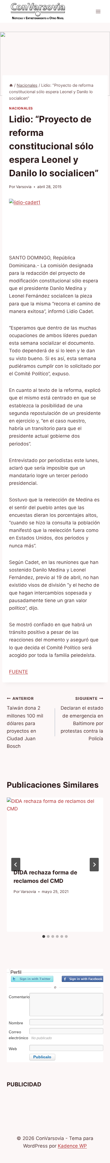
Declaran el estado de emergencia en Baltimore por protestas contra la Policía (82, 718)
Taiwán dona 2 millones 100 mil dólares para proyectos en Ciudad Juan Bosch (25, 722)
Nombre (16, 1023)
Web (13, 1049)
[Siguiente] (94, 864)
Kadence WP (72, 1146)
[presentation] (55, 830)
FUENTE (18, 672)
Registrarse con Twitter (32, 979)
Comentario (18, 997)
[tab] (43, 936)
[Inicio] (11, 85)
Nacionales (21, 108)
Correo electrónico (18, 1035)
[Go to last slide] (15, 864)
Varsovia (24, 186)
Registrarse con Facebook (83, 979)
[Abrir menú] (98, 11)
